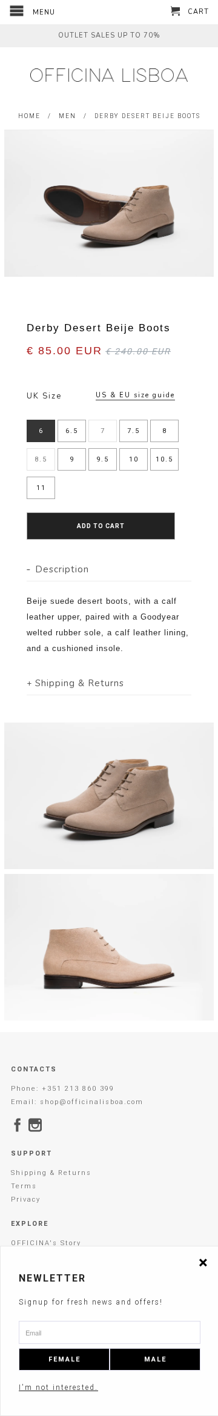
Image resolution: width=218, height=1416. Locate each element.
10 (134, 459)
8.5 (41, 459)
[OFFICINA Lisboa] (109, 75)
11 (41, 488)
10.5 (164, 459)
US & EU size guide (135, 395)
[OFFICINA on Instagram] (35, 1124)
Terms (24, 1186)
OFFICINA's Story (46, 1243)
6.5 (71, 431)
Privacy (26, 1199)
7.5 (133, 431)
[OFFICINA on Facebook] (18, 1124)
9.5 (102, 459)
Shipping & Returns (51, 1173)
